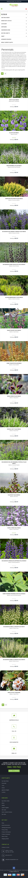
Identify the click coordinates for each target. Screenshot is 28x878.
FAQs (3, 823)
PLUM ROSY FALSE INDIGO (14, 495)
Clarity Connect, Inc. (14, 871)
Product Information (6, 832)
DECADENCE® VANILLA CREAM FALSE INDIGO (14, 626)
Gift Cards (4, 809)
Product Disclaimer (6, 834)
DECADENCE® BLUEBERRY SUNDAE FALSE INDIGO (14, 231)
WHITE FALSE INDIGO (14, 99)
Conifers (3, 792)
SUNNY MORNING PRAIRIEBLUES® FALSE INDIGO (14, 593)
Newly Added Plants (7, 42)
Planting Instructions (6, 827)
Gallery (3, 805)
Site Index (4, 814)
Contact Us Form (5, 847)
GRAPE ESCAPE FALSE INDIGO (14, 330)
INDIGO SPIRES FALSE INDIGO (14, 396)
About (3, 803)
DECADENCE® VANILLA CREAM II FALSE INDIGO (14, 659)
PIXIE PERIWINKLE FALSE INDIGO (14, 165)
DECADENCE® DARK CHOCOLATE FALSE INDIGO (14, 264)
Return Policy (4, 836)
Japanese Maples (5, 790)
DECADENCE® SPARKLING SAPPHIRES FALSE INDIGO (14, 560)
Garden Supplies (5, 807)
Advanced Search (6, 39)
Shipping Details (5, 838)
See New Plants (5, 781)
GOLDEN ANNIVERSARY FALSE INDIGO (14, 297)
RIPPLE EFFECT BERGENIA (14, 692)
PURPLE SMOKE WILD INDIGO (14, 528)
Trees (3, 785)
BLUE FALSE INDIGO (14, 132)
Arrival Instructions (6, 825)
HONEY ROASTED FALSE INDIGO (14, 363)
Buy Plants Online (5, 801)
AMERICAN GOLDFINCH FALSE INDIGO (14, 198)
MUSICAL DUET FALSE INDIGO (14, 429)
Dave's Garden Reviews (7, 812)
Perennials (4, 783)
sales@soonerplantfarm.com (11, 859)
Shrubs (3, 787)
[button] (1, 9)
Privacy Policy (5, 829)
